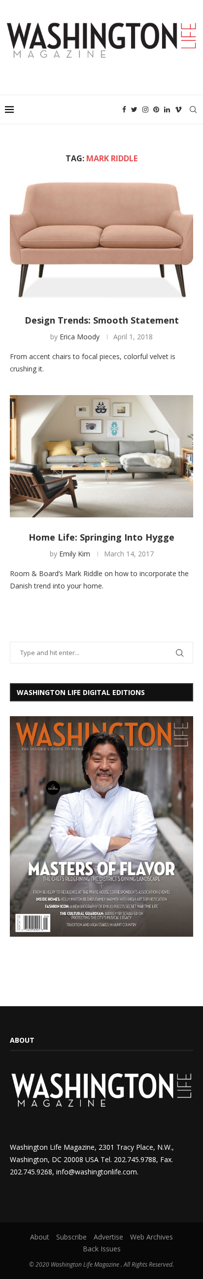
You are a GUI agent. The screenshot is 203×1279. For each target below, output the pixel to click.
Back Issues (102, 1248)
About (39, 1237)
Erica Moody (80, 336)
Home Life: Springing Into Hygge (101, 537)
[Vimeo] (178, 109)
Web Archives (151, 1237)
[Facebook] (124, 109)
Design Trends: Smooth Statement (102, 320)
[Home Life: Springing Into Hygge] (101, 456)
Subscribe (71, 1237)
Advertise (108, 1237)
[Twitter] (134, 109)
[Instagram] (145, 109)
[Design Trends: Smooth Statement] (101, 239)
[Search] (193, 109)
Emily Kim (74, 553)
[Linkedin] (167, 109)
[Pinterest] (156, 109)
